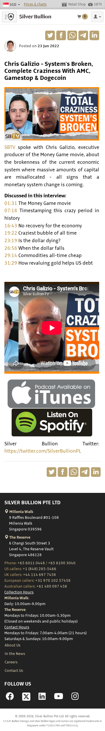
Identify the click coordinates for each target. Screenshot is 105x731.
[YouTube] (58, 698)
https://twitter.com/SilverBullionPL (42, 451)
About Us (12, 645)
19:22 (10, 233)
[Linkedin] (42, 698)
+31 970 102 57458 (53, 581)
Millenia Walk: (16, 598)
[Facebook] (10, 698)
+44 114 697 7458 (39, 575)
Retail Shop (77, 4)
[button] (97, 16)
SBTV (98, 4)
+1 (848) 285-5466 (39, 569)
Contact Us (14, 671)
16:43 (10, 226)
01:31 (10, 203)
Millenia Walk (20, 512)
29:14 (10, 255)
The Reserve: (15, 610)
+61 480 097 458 (51, 586)
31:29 (10, 263)
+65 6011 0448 (31, 563)
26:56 (10, 248)
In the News (15, 654)
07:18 (10, 210)
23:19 (10, 240)
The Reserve (19, 537)
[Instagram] (75, 698)
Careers (11, 662)
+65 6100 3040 (62, 563)
